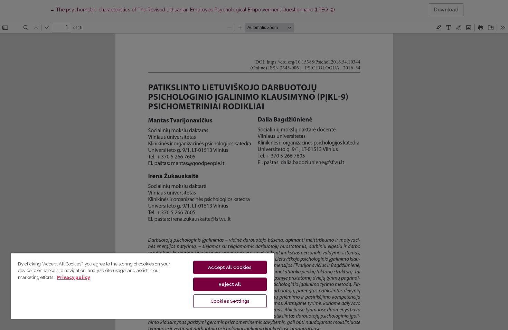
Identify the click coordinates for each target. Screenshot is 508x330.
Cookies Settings (230, 301)
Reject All (230, 284)
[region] (142, 286)
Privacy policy (73, 277)
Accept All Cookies (230, 267)
